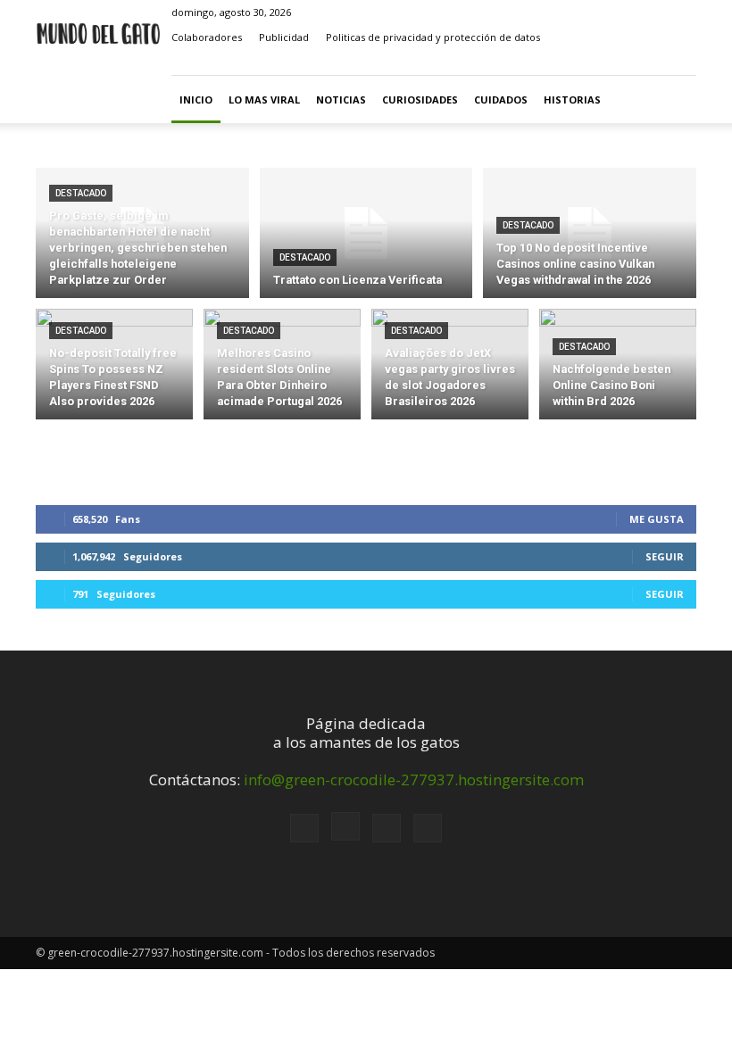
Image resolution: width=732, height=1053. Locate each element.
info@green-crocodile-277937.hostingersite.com (414, 779)
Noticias (341, 99)
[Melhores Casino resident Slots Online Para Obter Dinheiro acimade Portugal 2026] (282, 368)
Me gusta (656, 519)
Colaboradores (206, 37)
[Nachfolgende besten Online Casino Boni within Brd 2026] (617, 368)
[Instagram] (624, 62)
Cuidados (501, 99)
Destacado (80, 193)
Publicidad (284, 37)
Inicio (195, 99)
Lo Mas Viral (264, 99)
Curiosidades (420, 99)
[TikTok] (653, 62)
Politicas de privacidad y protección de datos (433, 37)
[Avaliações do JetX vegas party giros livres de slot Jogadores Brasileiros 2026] (449, 368)
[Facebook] (594, 62)
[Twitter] (683, 62)
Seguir (664, 556)
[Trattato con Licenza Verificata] (366, 233)
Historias (572, 99)
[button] (567, 62)
